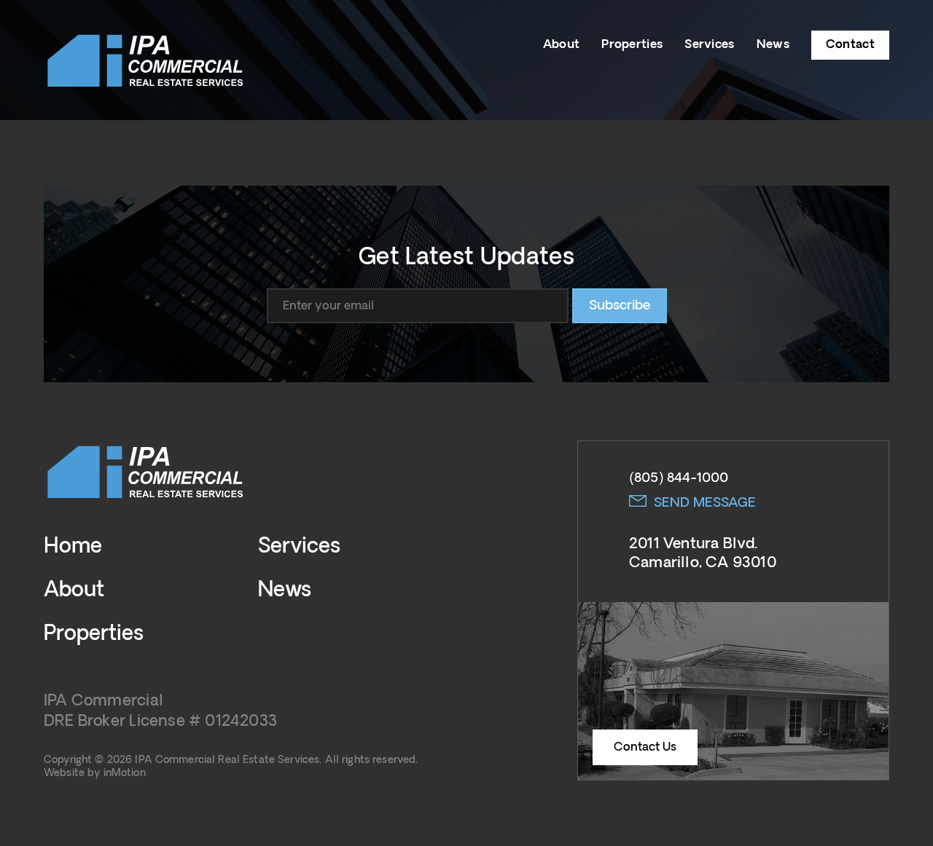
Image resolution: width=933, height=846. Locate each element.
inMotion (125, 773)
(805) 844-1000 (678, 478)
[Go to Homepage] (146, 59)
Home (73, 547)
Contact (850, 44)
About (561, 44)
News (773, 44)
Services (709, 44)
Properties (632, 44)
